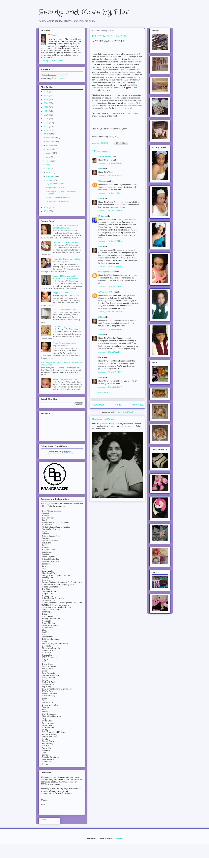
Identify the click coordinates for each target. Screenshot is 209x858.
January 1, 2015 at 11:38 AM (110, 211)
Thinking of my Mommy (103, 419)
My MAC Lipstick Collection (58, 197)
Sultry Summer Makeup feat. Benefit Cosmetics (65, 226)
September (51, 149)
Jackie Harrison (105, 156)
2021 (46, 111)
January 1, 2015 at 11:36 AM (110, 193)
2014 (46, 207)
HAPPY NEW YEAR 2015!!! (58, 201)
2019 (46, 119)
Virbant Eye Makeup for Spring (66, 379)
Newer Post (98, 405)
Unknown (102, 181)
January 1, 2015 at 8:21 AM (109, 163)
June (48, 161)
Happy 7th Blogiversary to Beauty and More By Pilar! (68, 260)
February (50, 176)
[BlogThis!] (118, 143)
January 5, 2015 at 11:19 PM (110, 372)
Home (118, 405)
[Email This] (115, 143)
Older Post (137, 405)
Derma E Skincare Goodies (65, 242)
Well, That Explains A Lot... (64, 309)
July (48, 157)
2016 (46, 130)
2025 (46, 95)
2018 (46, 122)
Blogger (119, 838)
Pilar (100, 169)
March (49, 172)
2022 (46, 107)
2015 (46, 134)
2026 (46, 91)
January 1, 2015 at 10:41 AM (110, 176)
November (51, 141)
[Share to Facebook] (123, 143)
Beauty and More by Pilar (84, 12)
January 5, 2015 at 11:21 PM (110, 387)
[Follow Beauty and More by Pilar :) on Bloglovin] (60, 453)
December (51, 137)
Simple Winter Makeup (56, 187)
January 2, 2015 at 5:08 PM (109, 286)
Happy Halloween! (61, 293)
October (50, 145)
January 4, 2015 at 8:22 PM (109, 352)
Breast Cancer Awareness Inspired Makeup (64, 344)
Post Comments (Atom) (123, 412)
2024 (46, 99)
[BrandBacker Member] (55, 490)
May (48, 165)
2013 (46, 211)
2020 (46, 115)
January (50, 180)
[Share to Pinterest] (126, 143)
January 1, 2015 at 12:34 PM (110, 241)
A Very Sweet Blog (106, 292)
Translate (62, 78)
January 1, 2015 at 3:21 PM (109, 266)
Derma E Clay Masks (62, 326)
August (49, 153)
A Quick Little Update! (55, 183)
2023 (46, 103)
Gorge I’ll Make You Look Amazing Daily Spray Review (65, 277)
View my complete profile (52, 60)
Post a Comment (102, 392)
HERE (133, 85)
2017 (46, 126)
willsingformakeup (106, 272)
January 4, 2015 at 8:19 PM (109, 329)
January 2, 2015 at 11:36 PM (110, 312)
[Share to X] (121, 143)
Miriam (101, 216)
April (48, 168)
